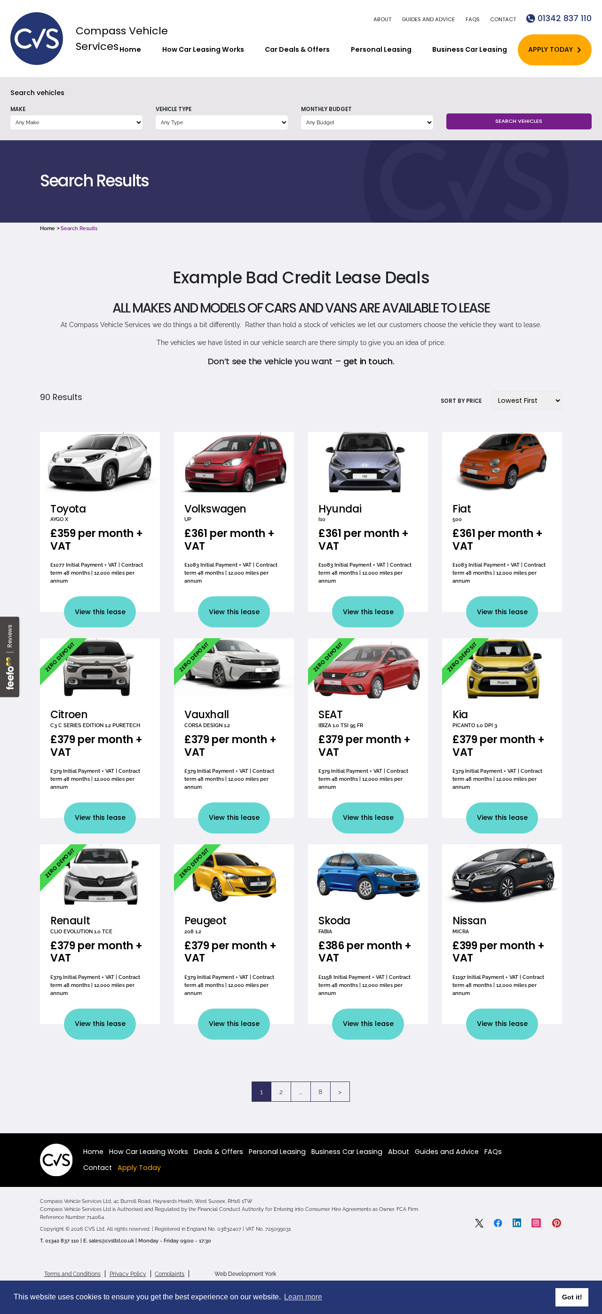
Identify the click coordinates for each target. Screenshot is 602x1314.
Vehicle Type (173, 109)
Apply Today (550, 49)
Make (17, 109)
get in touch (368, 361)
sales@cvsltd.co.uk (111, 1240)
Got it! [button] (572, 1297)
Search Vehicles (518, 121)
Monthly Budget (326, 109)
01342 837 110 (565, 18)
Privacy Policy (128, 1273)
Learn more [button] (303, 1297)
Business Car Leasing (469, 49)
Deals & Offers (218, 1151)
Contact (503, 19)
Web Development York (245, 1273)
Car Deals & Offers (297, 49)
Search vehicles (37, 92)
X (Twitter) (479, 1223)
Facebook (498, 1223)
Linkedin (517, 1222)
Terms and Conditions (72, 1273)
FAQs (473, 19)
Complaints (169, 1273)
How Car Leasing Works (203, 49)
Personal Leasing (381, 49)
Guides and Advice (428, 19)
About (382, 19)
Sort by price (461, 401)
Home (130, 49)
